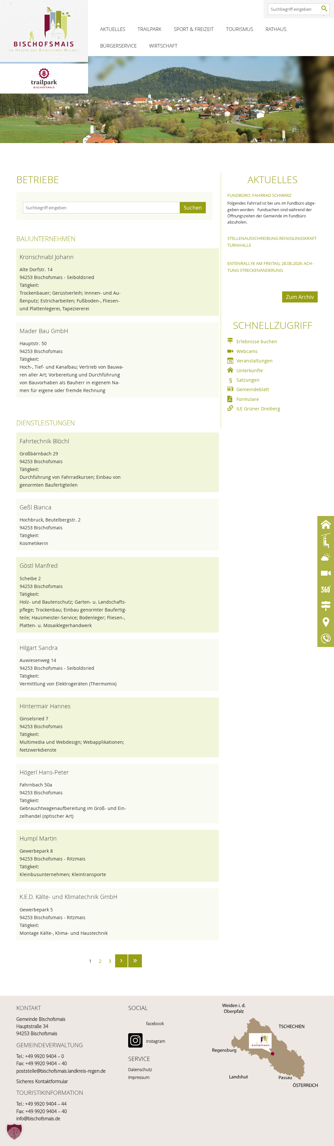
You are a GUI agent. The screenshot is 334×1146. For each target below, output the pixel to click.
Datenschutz (140, 1069)
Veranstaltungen (254, 361)
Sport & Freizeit (194, 29)
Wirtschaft (163, 45)
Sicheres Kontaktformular (42, 1081)
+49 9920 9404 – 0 (44, 1056)
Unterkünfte (249, 370)
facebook (155, 1023)
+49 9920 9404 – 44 (46, 1104)
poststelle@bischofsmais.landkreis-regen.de (61, 1071)
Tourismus (239, 29)
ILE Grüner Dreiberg (258, 408)
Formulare (247, 399)
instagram (155, 1041)
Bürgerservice (118, 45)
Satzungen (248, 380)
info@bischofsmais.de (38, 1118)
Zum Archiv (300, 297)
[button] (14, 1131)
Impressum (138, 1077)
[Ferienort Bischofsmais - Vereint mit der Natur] (44, 31)
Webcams (247, 351)
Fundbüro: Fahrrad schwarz (259, 195)
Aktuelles (112, 29)
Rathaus (276, 29)
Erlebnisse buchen (256, 341)
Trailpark (149, 29)
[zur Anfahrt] (265, 1042)
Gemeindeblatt (252, 389)
